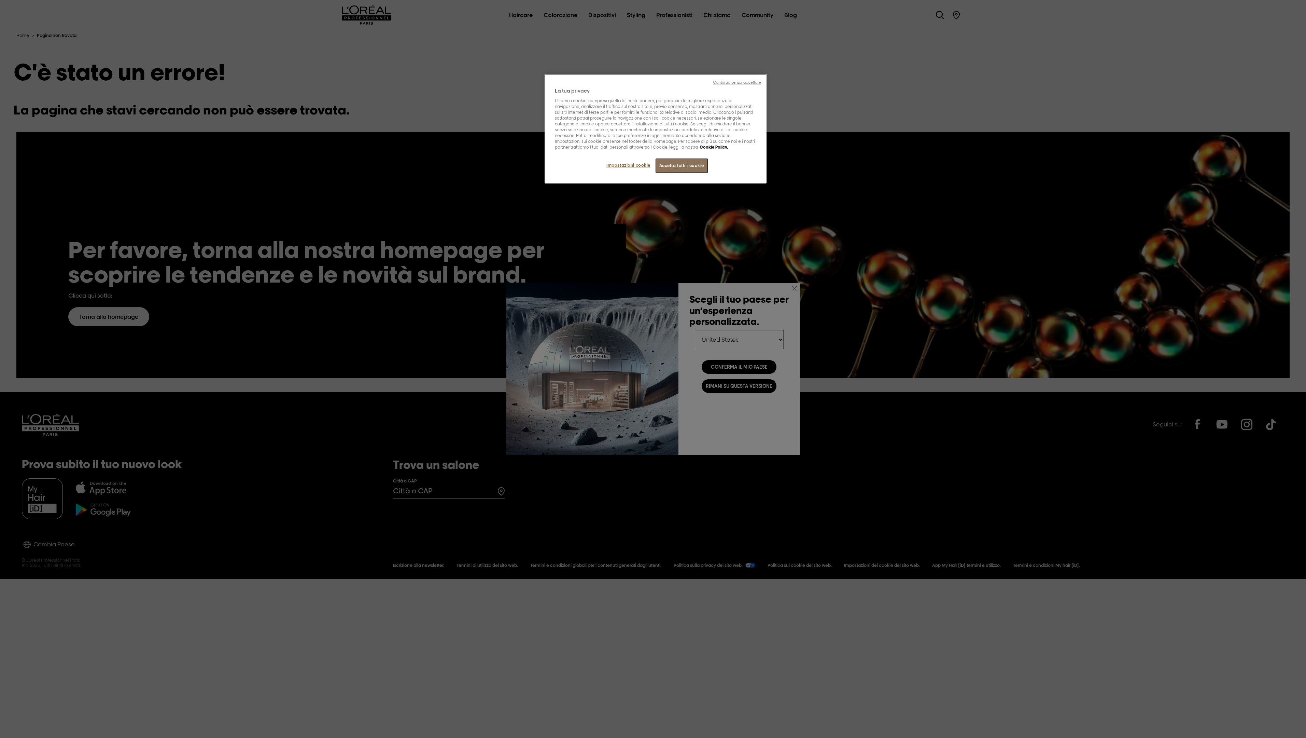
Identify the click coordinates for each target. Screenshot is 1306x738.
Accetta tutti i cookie (681, 165)
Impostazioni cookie (628, 165)
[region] (656, 128)
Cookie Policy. (714, 147)
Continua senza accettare (737, 82)
